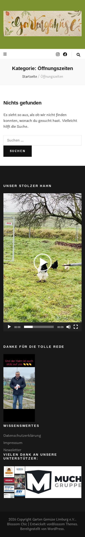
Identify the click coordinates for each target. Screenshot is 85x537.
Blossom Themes (64, 524)
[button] (43, 262)
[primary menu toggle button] (5, 54)
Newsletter (12, 450)
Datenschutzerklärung (22, 435)
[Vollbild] (75, 327)
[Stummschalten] (68, 327)
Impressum (12, 443)
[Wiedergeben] (9, 327)
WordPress (55, 529)
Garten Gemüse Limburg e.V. (53, 519)
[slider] (39, 327)
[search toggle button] (78, 55)
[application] (42, 262)
